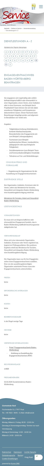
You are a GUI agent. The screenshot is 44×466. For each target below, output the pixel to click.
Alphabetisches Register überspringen (15, 47)
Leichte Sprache (30, 452)
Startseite (6, 28)
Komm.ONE (15, 463)
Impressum (18, 452)
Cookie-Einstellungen (10, 459)
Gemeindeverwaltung (30, 28)
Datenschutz (6, 452)
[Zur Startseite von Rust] (33, 7)
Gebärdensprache (8, 455)
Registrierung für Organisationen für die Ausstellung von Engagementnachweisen (21, 172)
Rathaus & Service (16, 28)
